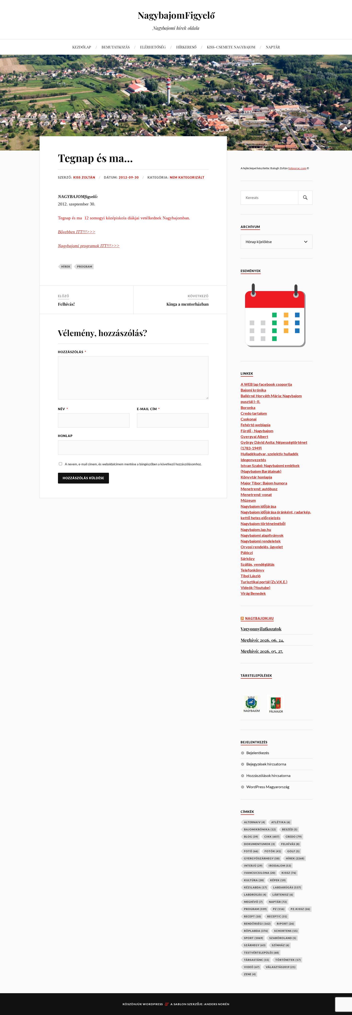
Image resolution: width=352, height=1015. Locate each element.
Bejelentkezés (257, 752)
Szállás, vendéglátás (257, 564)
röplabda (256, 930)
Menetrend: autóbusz (259, 488)
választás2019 (280, 966)
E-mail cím (148, 409)
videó (252, 966)
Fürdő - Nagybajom (257, 430)
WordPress (153, 1004)
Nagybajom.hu (259, 618)
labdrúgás (255, 894)
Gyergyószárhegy (262, 858)
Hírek (65, 266)
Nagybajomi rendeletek (261, 541)
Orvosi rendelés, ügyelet (262, 546)
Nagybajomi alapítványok (262, 535)
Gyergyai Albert (254, 436)
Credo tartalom (254, 413)
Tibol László (251, 575)
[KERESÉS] (305, 198)
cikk (271, 836)
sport (253, 937)
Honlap (65, 436)
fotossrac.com (297, 168)
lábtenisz (283, 894)
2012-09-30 (129, 177)
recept (252, 916)
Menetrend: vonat (256, 494)
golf (293, 851)
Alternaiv (254, 822)
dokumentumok (259, 844)
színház (280, 945)
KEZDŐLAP (81, 46)
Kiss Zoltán (84, 177)
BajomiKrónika (260, 829)
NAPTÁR (273, 46)
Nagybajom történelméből (263, 523)
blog (251, 836)
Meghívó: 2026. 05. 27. (262, 650)
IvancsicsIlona (259, 872)
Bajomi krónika (253, 390)
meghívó (253, 901)
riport (285, 923)
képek (278, 880)
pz (278, 908)
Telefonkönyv (252, 570)
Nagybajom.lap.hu (256, 529)
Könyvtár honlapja (256, 477)
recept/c (277, 916)
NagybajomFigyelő (176, 15)
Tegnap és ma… (95, 158)
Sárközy (248, 558)
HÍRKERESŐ (186, 46)
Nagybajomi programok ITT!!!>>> (88, 245)
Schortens (286, 930)
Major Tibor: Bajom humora (264, 483)
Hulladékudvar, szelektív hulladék (269, 453)
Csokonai (248, 419)
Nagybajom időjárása (258, 506)
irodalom (280, 865)
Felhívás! (66, 304)
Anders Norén (216, 1004)
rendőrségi (257, 923)
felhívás (290, 844)
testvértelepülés (261, 952)
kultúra (254, 880)
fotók (273, 851)
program (84, 266)
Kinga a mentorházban (187, 304)
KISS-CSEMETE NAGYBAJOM (231, 46)
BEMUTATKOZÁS (116, 46)
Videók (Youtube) (255, 587)
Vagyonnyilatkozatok (261, 628)
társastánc (256, 959)
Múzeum (248, 500)
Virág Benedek (253, 593)
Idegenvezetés (253, 459)
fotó (251, 851)
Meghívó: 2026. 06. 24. (262, 639)
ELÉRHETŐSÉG (153, 46)
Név (63, 409)
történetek (288, 959)
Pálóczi (247, 552)
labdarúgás (287, 887)
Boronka (248, 407)
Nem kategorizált (187, 177)
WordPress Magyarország (267, 786)
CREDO (294, 836)
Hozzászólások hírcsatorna (268, 775)
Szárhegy (255, 945)
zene (250, 974)
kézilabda (255, 887)
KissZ (289, 872)
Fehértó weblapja (255, 424)
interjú (253, 865)
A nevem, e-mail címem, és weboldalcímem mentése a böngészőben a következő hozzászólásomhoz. (133, 464)
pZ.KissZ (300, 908)
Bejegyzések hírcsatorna (266, 764)
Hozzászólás (72, 352)
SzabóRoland (282, 937)
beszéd (289, 829)
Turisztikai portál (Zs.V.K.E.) (264, 581)
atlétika (280, 822)
